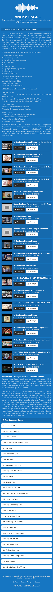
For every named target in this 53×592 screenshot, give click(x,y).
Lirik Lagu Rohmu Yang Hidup (13, 556)
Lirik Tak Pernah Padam (11, 431)
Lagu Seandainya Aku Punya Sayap (15, 442)
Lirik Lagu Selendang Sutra (12, 505)
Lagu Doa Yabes (8, 459)
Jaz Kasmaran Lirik (9, 527)
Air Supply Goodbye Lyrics (12, 465)
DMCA (15, 582)
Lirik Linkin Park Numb (10, 499)
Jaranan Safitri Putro (10, 510)
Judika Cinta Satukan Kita (12, 488)
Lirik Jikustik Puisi (9, 482)
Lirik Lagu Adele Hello (10, 539)
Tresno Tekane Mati (9, 425)
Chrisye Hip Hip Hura (10, 561)
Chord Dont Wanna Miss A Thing (14, 567)
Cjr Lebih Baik (7, 448)
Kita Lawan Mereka (9, 437)
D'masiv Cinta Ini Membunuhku (13, 533)
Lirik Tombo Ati (8, 476)
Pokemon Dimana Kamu (11, 516)
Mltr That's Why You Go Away (13, 522)
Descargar (32, 148)
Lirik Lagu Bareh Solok (11, 544)
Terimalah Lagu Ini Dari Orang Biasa (15, 493)
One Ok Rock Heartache (11, 550)
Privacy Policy (26, 582)
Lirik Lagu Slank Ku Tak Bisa (13, 471)
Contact (37, 582)
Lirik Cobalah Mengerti (11, 454)
